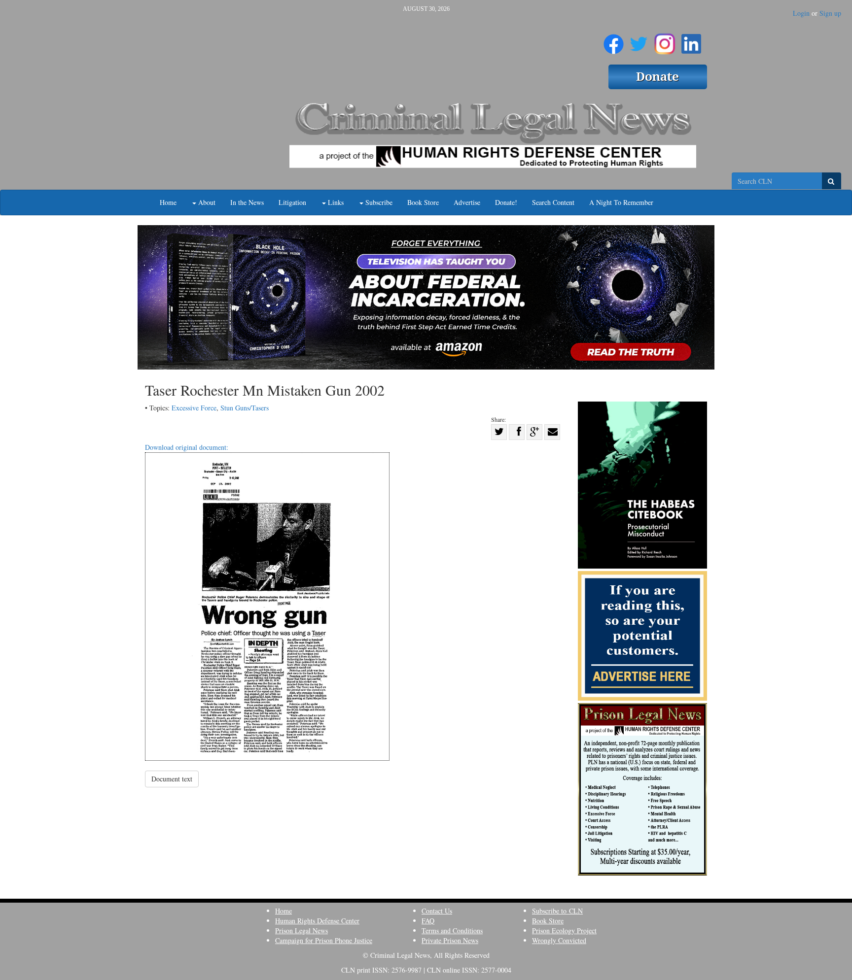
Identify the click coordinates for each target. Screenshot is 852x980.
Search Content (553, 202)
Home (168, 202)
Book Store (423, 202)
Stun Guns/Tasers (244, 407)
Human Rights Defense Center (317, 920)
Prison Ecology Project (564, 930)
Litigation (292, 202)
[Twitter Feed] (639, 40)
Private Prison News (450, 940)
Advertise (467, 202)
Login (801, 13)
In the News (247, 202)
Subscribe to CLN (557, 910)
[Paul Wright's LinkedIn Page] (691, 40)
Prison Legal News (301, 930)
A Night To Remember (621, 202)
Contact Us (437, 910)
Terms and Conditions (452, 930)
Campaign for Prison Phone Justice (323, 940)
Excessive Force (194, 407)
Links (335, 202)
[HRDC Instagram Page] (664, 40)
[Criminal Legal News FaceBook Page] (614, 40)
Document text (171, 778)
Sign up (830, 13)
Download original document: (186, 447)
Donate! (506, 202)
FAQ (428, 920)
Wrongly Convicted (559, 940)
